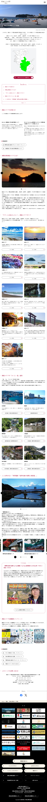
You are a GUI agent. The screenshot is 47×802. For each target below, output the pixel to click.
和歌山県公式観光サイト (5, 2)
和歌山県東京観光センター (14, 796)
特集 (7, 701)
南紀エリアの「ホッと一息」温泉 (12, 96)
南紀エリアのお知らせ (9, 86)
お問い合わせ (35, 780)
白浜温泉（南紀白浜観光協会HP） (12, 413)
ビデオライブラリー (35, 766)
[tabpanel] (23, 173)
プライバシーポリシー (35, 775)
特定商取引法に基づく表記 (12, 780)
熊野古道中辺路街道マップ (13, 547)
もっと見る (12, 249)
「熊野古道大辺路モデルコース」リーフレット (15, 660)
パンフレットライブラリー (12, 770)
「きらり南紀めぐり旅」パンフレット (13, 652)
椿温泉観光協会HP (34, 413)
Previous (2, 173)
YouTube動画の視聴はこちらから (23, 610)
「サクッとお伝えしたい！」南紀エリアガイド (14, 93)
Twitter (25, 695)
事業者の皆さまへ (24, 761)
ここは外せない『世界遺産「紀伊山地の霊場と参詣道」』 (17, 99)
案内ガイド (35, 770)
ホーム (3, 701)
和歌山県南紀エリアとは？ (10, 90)
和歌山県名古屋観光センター (31, 796)
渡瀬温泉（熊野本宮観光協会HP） (34, 468)
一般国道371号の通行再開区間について (13, 148)
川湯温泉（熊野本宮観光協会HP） (34, 440)
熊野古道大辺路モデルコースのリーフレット (15, 144)
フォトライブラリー (13, 766)
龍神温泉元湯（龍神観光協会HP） (12, 440)
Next (45, 173)
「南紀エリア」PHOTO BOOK (12, 663)
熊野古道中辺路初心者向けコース (34, 547)
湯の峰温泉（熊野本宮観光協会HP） (12, 468)
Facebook (21, 695)
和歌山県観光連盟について (12, 775)
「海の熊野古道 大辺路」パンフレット (13, 656)
